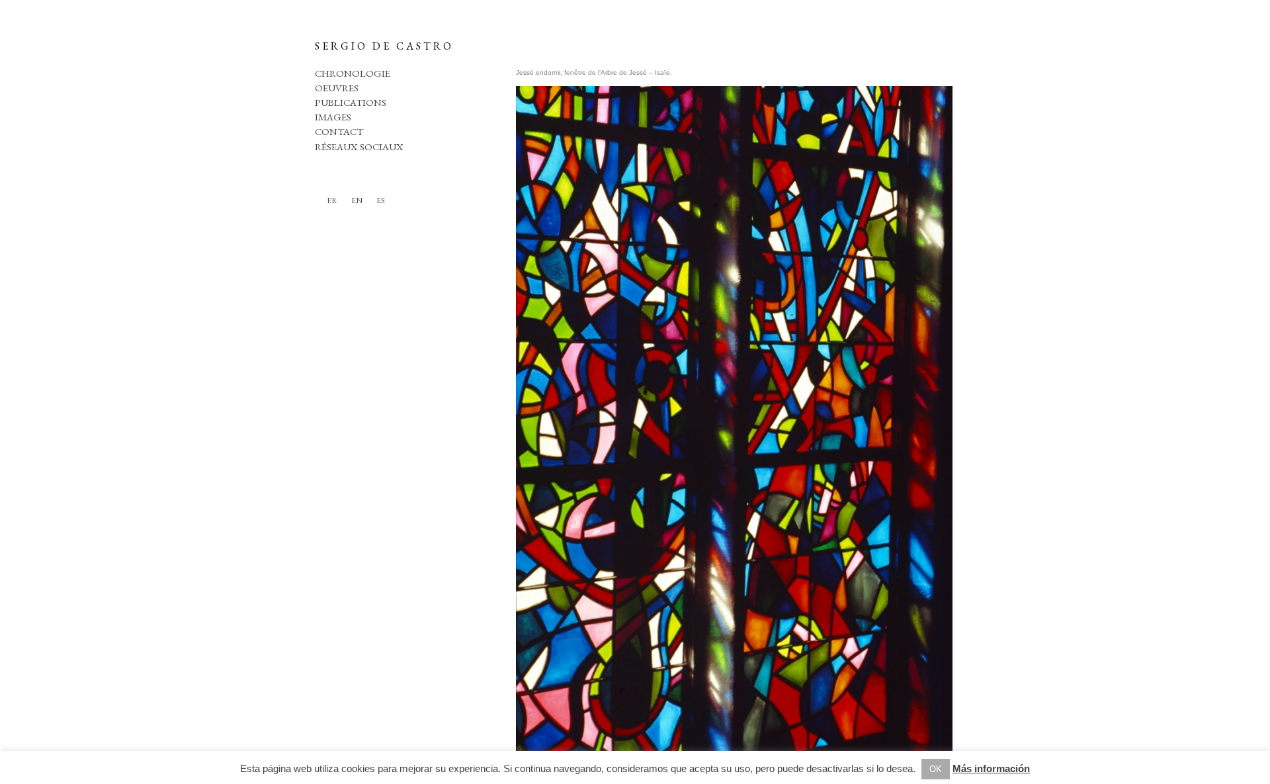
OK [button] (935, 769)
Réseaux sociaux (359, 146)
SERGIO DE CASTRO (384, 46)
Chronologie (352, 73)
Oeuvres (337, 87)
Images (333, 116)
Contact (339, 131)
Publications (350, 102)
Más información (991, 768)
